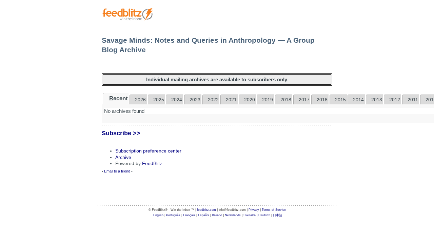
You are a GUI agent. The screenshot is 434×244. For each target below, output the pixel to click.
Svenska (249, 215)
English (158, 215)
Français (189, 215)
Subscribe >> (121, 133)
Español (203, 215)
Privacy (254, 209)
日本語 (277, 215)
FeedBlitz (152, 163)
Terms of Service (274, 209)
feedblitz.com (206, 209)
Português (173, 215)
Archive (123, 157)
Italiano (217, 215)
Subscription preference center (148, 151)
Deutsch (264, 215)
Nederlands (233, 215)
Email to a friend (117, 171)
